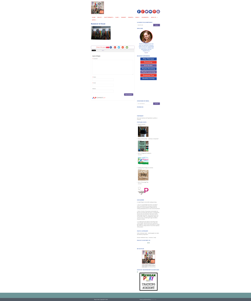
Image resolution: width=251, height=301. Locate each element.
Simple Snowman (141, 124)
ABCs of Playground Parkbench (144, 153)
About (99, 17)
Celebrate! (145, 17)
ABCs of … (154, 17)
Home (93, 17)
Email (94, 83)
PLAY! (117, 17)
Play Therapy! (109, 17)
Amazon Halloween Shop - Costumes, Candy (146, 237)
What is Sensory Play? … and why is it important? (148, 138)
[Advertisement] (136, 5)
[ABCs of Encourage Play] (143, 195)
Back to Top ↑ (154, 299)
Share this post (101, 47)
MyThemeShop (147, 299)
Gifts (94, 20)
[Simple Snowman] (143, 137)
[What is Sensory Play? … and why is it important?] (143, 151)
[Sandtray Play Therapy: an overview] (143, 180)
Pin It (103, 50)
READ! (137, 17)
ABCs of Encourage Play (143, 182)
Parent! (123, 17)
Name (94, 77)
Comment (95, 59)
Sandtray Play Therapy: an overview (145, 167)
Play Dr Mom (97, 299)
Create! (131, 17)
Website (94, 88)
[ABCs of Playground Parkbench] (143, 166)
